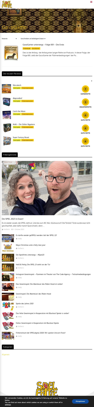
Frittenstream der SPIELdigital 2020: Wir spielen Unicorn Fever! (41, 333)
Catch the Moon (19, 111)
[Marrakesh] (6, 93)
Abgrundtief (17, 98)
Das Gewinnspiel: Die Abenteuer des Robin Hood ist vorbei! (39, 284)
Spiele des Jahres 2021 (24, 304)
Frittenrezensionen (27, 88)
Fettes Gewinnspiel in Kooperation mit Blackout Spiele (37, 323)
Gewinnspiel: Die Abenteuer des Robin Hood (33, 294)
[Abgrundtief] (6, 106)
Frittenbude (26, 48)
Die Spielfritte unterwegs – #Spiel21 (30, 255)
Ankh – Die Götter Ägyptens (24, 124)
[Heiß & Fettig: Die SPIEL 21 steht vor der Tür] (8, 271)
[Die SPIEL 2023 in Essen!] (47, 214)
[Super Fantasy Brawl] (6, 145)
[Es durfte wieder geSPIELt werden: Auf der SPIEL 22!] (8, 241)
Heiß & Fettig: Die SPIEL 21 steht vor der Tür (33, 264)
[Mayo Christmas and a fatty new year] (8, 251)
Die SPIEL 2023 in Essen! (13, 219)
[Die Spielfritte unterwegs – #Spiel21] (8, 261)
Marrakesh (17, 85)
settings (8, 405)
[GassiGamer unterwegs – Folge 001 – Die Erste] (11, 61)
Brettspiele (17, 88)
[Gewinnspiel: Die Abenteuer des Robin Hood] (8, 300)
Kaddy (20, 238)
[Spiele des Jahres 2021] (8, 310)
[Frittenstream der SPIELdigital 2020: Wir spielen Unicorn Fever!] (8, 339)
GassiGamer (35, 48)
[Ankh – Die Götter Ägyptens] (6, 132)
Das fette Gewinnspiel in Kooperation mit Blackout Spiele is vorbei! (42, 313)
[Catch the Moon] (6, 119)
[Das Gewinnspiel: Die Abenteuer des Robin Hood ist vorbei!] (8, 290)
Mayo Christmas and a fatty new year (30, 245)
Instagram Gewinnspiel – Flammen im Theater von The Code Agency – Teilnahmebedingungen (53, 274)
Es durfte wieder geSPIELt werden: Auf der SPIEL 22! (36, 235)
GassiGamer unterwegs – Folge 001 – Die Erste (43, 44)
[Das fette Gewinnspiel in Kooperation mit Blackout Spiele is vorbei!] (8, 319)
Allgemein (5, 354)
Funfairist (7, 229)
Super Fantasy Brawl (21, 137)
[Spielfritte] (7, 7)
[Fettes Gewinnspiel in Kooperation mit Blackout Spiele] (8, 329)
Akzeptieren (80, 401)
